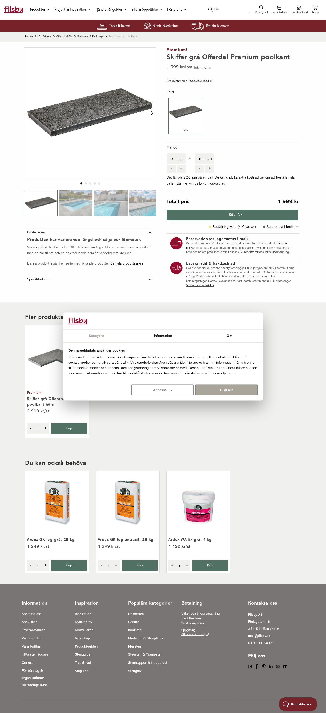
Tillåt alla (226, 390)
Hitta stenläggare (35, 654)
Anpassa (160, 390)
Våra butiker (31, 646)
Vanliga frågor (33, 638)
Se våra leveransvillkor (200, 285)
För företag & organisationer (33, 674)
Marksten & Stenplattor (146, 638)
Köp (232, 215)
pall (209, 159)
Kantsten (134, 630)
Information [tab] (163, 336)
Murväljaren (84, 630)
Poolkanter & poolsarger (90, 36)
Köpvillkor (29, 622)
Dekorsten (136, 614)
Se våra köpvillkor (192, 623)
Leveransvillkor (33, 630)
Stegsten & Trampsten (145, 654)
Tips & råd (83, 663)
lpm (181, 159)
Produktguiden (86, 646)
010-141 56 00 (261, 643)
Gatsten (134, 622)
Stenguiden (83, 654)
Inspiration (83, 614)
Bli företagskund (34, 685)
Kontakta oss (31, 614)
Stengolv (135, 671)
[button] (41, 203)
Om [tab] (229, 336)
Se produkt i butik (280, 227)
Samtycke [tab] (96, 336)
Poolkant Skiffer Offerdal (38, 36)
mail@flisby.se (259, 636)
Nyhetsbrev (83, 622)
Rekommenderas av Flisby (123, 36)
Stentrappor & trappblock (148, 663)
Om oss (27, 663)
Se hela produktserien (127, 263)
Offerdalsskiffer (64, 36)
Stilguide (81, 671)
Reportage (83, 638)
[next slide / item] (151, 113)
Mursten (134, 646)
